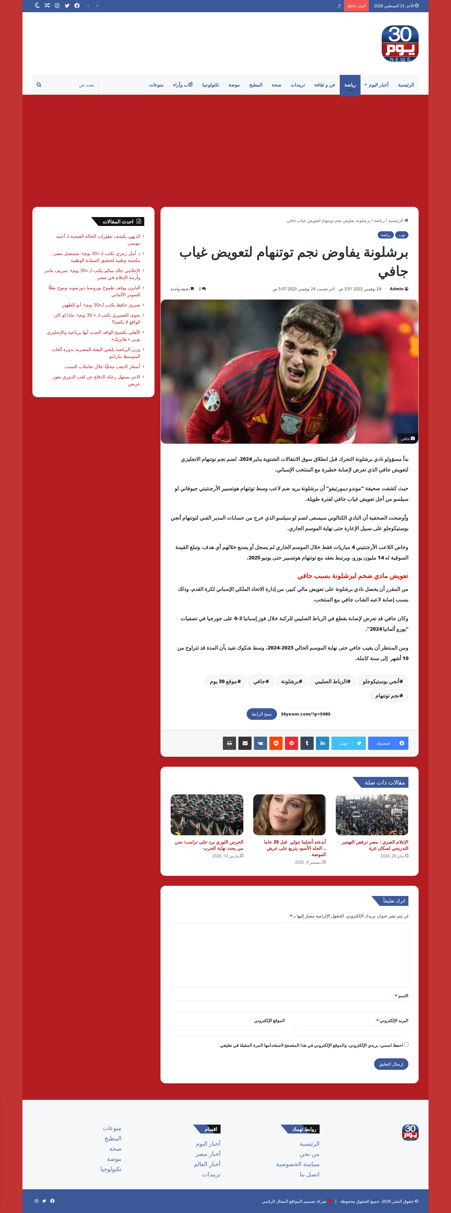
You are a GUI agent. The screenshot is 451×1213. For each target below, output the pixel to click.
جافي (259, 681)
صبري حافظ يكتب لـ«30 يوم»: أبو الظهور (101, 305)
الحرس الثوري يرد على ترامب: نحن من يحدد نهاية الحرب (209, 845)
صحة (276, 84)
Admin (396, 289)
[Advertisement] (225, 151)
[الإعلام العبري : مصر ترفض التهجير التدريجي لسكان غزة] (372, 814)
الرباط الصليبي (331, 681)
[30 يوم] (400, 43)
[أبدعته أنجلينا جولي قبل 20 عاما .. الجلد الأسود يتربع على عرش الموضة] (289, 814)
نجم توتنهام (387, 695)
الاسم (401, 996)
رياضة (350, 84)
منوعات (156, 84)
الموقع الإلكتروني (269, 1020)
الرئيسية (406, 84)
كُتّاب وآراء (183, 84)
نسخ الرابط (262, 714)
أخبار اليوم (379, 84)
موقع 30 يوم (223, 681)
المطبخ (255, 84)
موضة (234, 84)
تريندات (298, 84)
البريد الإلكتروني (392, 1020)
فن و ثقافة (324, 84)
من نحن (310, 1154)
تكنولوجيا (210, 84)
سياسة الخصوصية (298, 1164)
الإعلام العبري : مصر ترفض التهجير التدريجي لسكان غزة (375, 845)
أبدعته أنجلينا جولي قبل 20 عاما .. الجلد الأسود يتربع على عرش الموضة (295, 848)
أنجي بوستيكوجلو (381, 681)
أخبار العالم (207, 1164)
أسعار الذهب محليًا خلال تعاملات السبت (102, 366)
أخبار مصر (208, 1154)
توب (402, 235)
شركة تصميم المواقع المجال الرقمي (294, 1201)
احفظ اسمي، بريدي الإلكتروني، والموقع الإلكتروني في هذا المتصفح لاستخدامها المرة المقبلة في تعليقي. (311, 1045)
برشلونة (289, 681)
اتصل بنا (310, 1174)
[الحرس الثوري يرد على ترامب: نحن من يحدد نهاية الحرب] (207, 814)
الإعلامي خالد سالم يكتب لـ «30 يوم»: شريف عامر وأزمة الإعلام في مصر (277, 6)
